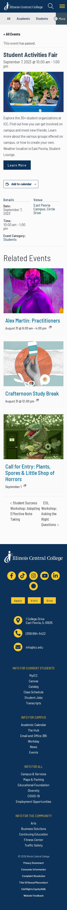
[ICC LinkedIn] (55, 575)
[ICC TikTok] (22, 575)
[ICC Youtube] (44, 575)
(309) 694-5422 (36, 633)
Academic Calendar (33, 725)
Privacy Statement (33, 862)
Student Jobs (34, 697)
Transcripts (33, 703)
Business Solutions (33, 828)
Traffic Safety (34, 845)
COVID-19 (33, 796)
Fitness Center (33, 839)
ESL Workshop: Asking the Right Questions (49, 514)
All (8, 18)
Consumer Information (33, 869)
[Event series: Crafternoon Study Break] (37, 400)
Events (33, 752)
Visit (34, 600)
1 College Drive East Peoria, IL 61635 (39, 621)
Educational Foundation (33, 785)
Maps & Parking (33, 779)
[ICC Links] (33, 586)
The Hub (33, 730)
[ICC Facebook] (11, 575)
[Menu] (62, 6)
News (33, 747)
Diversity (33, 790)
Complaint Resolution (33, 875)
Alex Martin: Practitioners (32, 320)
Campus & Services (33, 774)
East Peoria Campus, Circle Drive (44, 209)
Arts (33, 823)
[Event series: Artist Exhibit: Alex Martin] (50, 327)
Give (50, 600)
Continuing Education (33, 834)
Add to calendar (21, 184)
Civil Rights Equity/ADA (33, 889)
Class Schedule (33, 692)
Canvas (33, 681)
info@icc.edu (34, 647)
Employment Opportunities (33, 801)
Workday (33, 741)
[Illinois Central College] (23, 5)
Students (42, 18)
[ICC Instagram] (33, 575)
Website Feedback (33, 895)
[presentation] (33, 290)
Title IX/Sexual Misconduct (33, 882)
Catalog (33, 686)
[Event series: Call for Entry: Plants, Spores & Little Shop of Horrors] (25, 486)
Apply (18, 600)
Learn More (17, 165)
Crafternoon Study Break (32, 393)
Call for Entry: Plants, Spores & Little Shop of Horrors (29, 472)
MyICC (33, 675)
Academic (23, 18)
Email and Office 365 (33, 736)
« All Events (11, 34)
